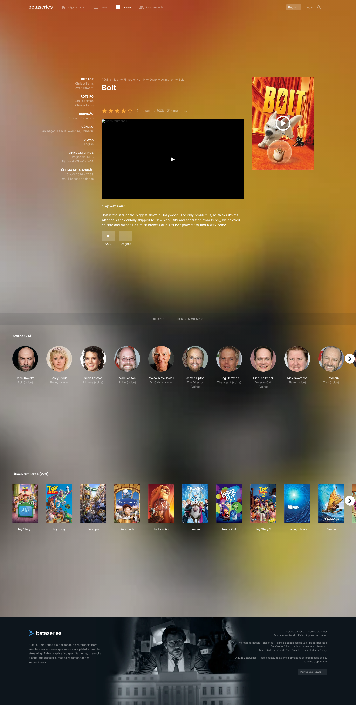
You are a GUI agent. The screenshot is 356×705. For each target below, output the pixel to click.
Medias (295, 646)
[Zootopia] (93, 503)
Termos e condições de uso (291, 642)
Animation (167, 79)
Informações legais (249, 642)
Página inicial (110, 79)
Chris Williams (84, 83)
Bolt (181, 79)
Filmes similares (190, 319)
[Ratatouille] (127, 503)
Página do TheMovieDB (78, 161)
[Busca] (319, 7)
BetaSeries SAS (280, 646)
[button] (25, 369)
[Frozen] (195, 503)
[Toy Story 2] (263, 503)
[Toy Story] (59, 503)
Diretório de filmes (317, 631)
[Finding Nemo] (297, 503)
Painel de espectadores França (309, 650)
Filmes (128, 79)
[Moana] (331, 503)
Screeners (308, 646)
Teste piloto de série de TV (274, 650)
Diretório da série (294, 631)
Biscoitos (267, 642)
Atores (158, 319)
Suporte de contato (316, 635)
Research (321, 646)
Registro (293, 7)
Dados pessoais (318, 642)
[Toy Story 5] (25, 503)
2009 (153, 79)
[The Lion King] (161, 503)
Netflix (140, 79)
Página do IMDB (83, 157)
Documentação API (285, 635)
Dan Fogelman (84, 100)
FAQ (300, 635)
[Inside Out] (229, 503)
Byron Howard (84, 87)
